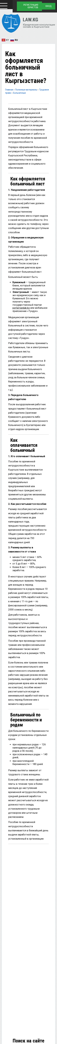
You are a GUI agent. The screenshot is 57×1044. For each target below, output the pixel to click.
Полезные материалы (26, 89)
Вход (49, 6)
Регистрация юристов (30, 6)
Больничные (19, 93)
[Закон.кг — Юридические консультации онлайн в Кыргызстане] (28, 24)
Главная (9, 89)
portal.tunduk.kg (21, 307)
